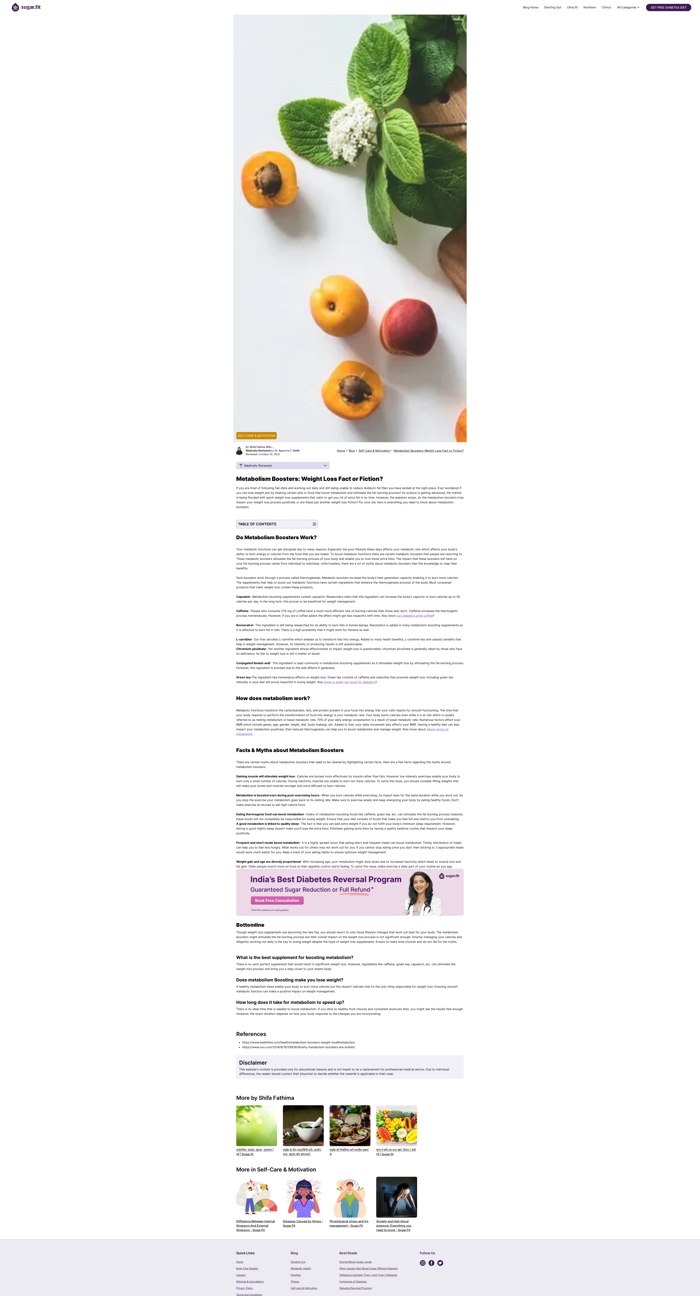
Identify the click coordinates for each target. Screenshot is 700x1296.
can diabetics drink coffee (415, 615)
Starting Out (552, 7)
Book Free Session (247, 1268)
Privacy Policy (244, 1288)
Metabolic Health (301, 1268)
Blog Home (530, 7)
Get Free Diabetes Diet (669, 7)
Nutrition (590, 7)
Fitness (295, 1281)
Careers (241, 1274)
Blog (352, 450)
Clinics (606, 7)
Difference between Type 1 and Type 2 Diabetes (368, 1274)
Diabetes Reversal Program (355, 1288)
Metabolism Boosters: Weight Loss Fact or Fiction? (429, 450)
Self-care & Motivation (304, 1288)
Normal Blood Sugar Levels (355, 1261)
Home (341, 450)
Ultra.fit (572, 7)
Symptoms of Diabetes (353, 1281)
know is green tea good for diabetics (349, 682)
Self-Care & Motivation (374, 450)
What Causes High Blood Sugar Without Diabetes (368, 1268)
